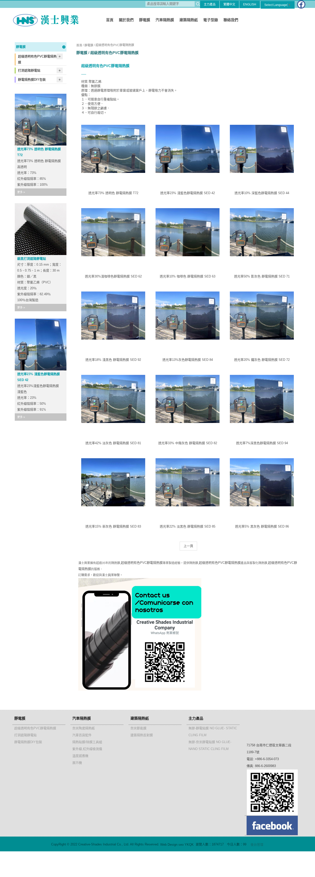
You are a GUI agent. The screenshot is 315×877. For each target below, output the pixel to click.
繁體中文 (229, 4)
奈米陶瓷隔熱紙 (83, 728)
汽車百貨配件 (82, 735)
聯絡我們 (230, 20)
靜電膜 (144, 20)
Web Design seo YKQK (177, 844)
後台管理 (257, 844)
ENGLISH (249, 4)
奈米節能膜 (138, 728)
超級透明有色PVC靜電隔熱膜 (37, 59)
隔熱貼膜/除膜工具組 (87, 742)
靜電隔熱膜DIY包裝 (32, 79)
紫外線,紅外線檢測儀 (87, 749)
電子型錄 (210, 20)
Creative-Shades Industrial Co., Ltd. (44, 20)
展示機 (77, 763)
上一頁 (188, 546)
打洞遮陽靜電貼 (29, 70)
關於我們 (126, 20)
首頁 (109, 20)
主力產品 (210, 4)
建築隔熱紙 (188, 20)
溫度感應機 (80, 756)
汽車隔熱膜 (165, 20)
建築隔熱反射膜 (141, 735)
